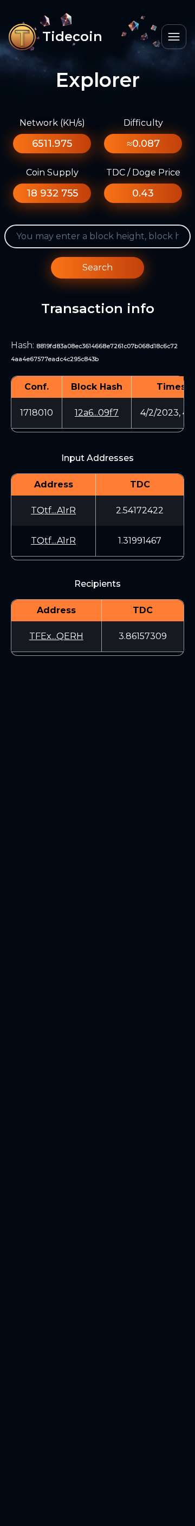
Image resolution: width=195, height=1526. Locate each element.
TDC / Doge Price (143, 172)
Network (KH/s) (52, 123)
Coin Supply (52, 172)
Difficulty (143, 123)
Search (97, 267)
